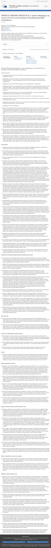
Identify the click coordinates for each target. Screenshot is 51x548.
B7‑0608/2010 (6, 27)
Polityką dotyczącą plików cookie (31, 545)
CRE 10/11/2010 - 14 (18, 59)
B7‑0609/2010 (6, 29)
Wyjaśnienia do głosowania (31, 60)
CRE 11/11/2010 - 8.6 (30, 59)
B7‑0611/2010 (8, 30)
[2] (8, 81)
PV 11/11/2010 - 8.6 (30, 57)
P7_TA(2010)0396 (44, 57)
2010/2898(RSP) (10, 49)
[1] (11, 76)
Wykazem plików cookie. (45, 545)
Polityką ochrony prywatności (16, 545)
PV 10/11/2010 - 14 (18, 57)
